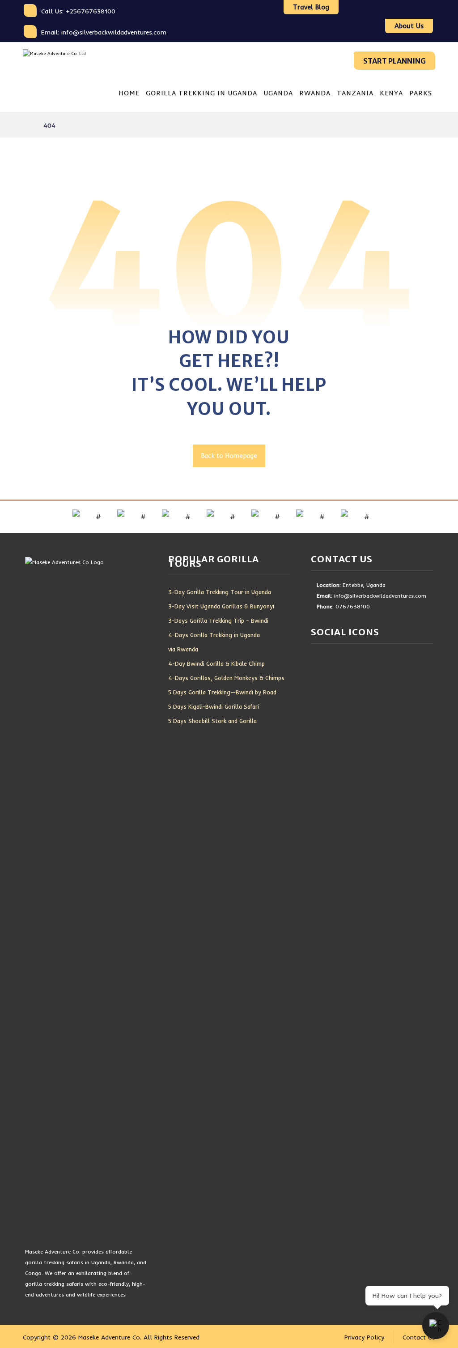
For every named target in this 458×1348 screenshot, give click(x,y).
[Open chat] (435, 1325)
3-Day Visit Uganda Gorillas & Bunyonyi (221, 606)
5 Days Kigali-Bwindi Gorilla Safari (213, 706)
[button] (347, 11)
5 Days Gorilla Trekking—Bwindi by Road (222, 692)
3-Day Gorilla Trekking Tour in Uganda (219, 591)
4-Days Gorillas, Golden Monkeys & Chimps (226, 677)
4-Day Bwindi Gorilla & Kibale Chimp (216, 663)
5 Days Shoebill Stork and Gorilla (212, 720)
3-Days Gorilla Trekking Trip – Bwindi (218, 620)
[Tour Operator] (65, 60)
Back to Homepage (229, 456)
